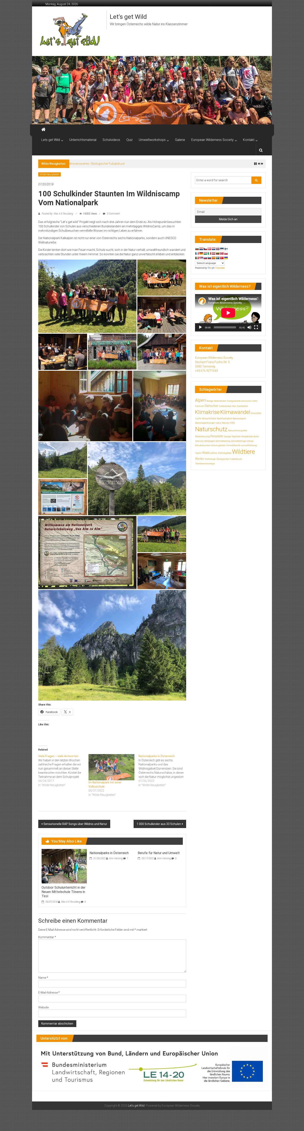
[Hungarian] (205, 253)
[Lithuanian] (217, 253)
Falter (254, 401)
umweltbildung (249, 445)
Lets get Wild (50, 140)
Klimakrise (207, 412)
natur (218, 423)
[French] (197, 253)
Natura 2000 (228, 423)
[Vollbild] (256, 327)
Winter (199, 459)
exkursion (246, 401)
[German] (201, 253)
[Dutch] (213, 248)
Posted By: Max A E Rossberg (57, 213)
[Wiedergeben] (200, 327)
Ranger (227, 436)
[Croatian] (201, 248)
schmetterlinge (238, 441)
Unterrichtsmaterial (82, 140)
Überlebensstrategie (205, 463)
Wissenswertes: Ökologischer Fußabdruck (97, 163)
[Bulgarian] (197, 248)
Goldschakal (225, 406)
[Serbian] (201, 258)
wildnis (213, 453)
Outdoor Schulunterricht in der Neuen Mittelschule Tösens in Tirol (63, 891)
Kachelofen (242, 406)
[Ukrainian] (226, 258)
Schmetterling (223, 441)
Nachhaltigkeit (224, 418)
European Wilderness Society (212, 140)
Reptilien (236, 436)
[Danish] (209, 248)
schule (250, 441)
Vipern (198, 453)
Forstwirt (199, 406)
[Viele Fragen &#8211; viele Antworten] (63, 770)
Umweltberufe (233, 445)
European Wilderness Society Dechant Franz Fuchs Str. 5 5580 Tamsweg (214, 362)
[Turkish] (222, 258)
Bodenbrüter (220, 401)
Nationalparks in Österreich (109, 853)
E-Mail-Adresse (49, 992)
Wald (205, 453)
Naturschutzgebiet (237, 430)
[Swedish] (217, 258)
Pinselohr (217, 436)
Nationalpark (239, 418)
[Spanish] (213, 258)
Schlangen (209, 441)
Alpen (200, 400)
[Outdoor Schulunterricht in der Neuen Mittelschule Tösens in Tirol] (64, 866)
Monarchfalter (209, 418)
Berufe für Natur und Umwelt (159, 853)
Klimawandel (235, 412)
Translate (220, 268)
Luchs (198, 418)
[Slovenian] (209, 258)
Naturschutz (211, 429)
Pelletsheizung (202, 436)
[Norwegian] (222, 253)
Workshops (210, 459)
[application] (228, 312)
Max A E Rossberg (70, 901)
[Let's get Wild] (43, 129)
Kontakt (248, 140)
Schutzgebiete (218, 445)
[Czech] (205, 248)
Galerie (180, 140)
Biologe (210, 401)
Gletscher (211, 406)
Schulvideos (111, 140)
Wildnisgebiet (224, 453)
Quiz (129, 140)
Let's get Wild (128, 16)
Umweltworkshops (152, 140)
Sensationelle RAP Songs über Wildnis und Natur (75, 824)
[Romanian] (197, 258)
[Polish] (226, 253)
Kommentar (47, 937)
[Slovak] (205, 258)
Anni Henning (116, 858)
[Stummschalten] (249, 327)
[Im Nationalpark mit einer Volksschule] (112, 767)
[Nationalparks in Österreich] (164, 770)
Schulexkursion (203, 445)
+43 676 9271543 (206, 370)
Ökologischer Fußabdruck (229, 459)
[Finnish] (226, 248)
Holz (234, 406)
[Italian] (209, 253)
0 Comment (113, 213)
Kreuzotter (256, 413)
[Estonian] (222, 248)
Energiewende (234, 401)
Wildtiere (243, 451)
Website (43, 1007)
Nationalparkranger (205, 423)
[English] (217, 248)
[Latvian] (213, 253)
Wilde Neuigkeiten (49, 174)
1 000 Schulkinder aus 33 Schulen (159, 824)
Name (43, 977)
